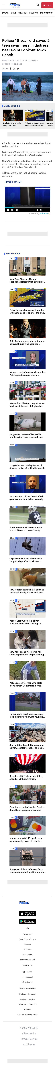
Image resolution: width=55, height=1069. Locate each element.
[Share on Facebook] (10, 68)
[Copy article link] (18, 68)
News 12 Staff (8, 61)
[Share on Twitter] (14, 68)
